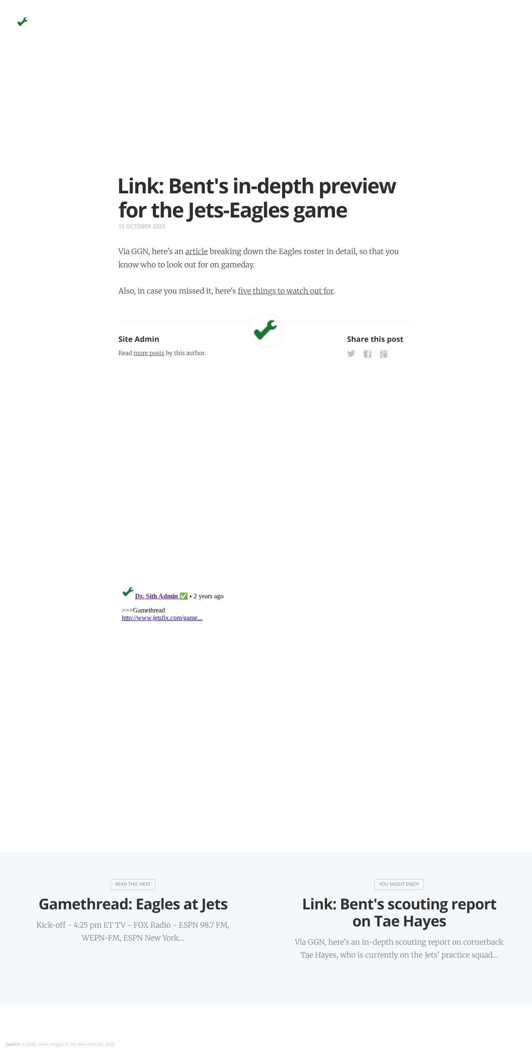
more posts (148, 353)
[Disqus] (266, 469)
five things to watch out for (285, 291)
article (196, 251)
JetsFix (13, 1044)
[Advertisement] (266, 115)
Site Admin (138, 339)
